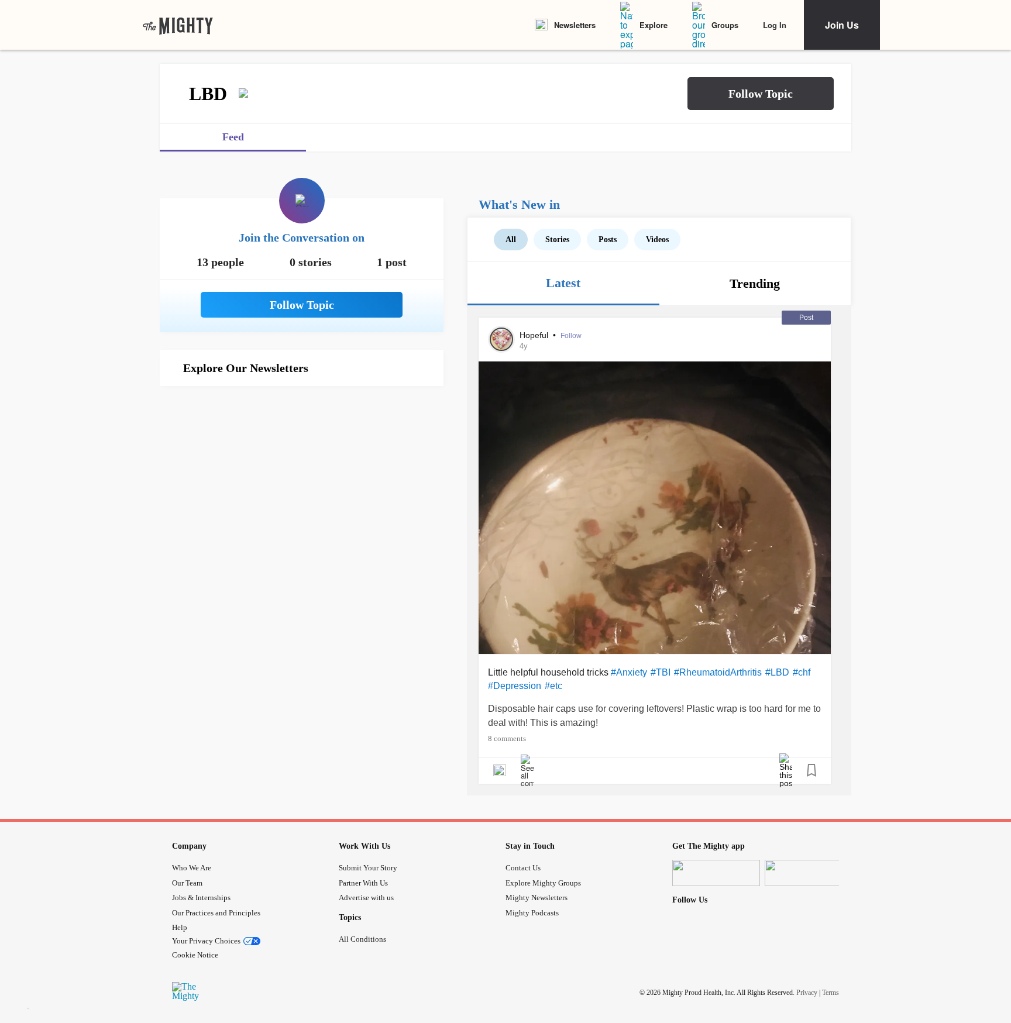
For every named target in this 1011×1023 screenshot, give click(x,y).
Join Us (842, 25)
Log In (774, 24)
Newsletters (575, 24)
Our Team (187, 883)
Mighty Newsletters (537, 897)
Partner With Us (363, 883)
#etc (553, 686)
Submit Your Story (368, 867)
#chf (801, 672)
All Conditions (362, 939)
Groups (724, 24)
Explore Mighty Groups (543, 883)
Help (179, 927)
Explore (653, 24)
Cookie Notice (195, 954)
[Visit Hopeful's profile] (501, 339)
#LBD (777, 672)
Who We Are (191, 867)
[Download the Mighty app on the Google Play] (808, 873)
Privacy (806, 992)
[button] (760, 93)
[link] (178, 25)
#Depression (514, 686)
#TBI (660, 672)
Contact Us (523, 867)
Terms (830, 992)
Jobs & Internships (201, 897)
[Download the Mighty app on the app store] (716, 873)
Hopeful (535, 335)
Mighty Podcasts (532, 912)
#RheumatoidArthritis (718, 672)
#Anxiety (629, 672)
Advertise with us (366, 897)
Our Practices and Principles (216, 912)
